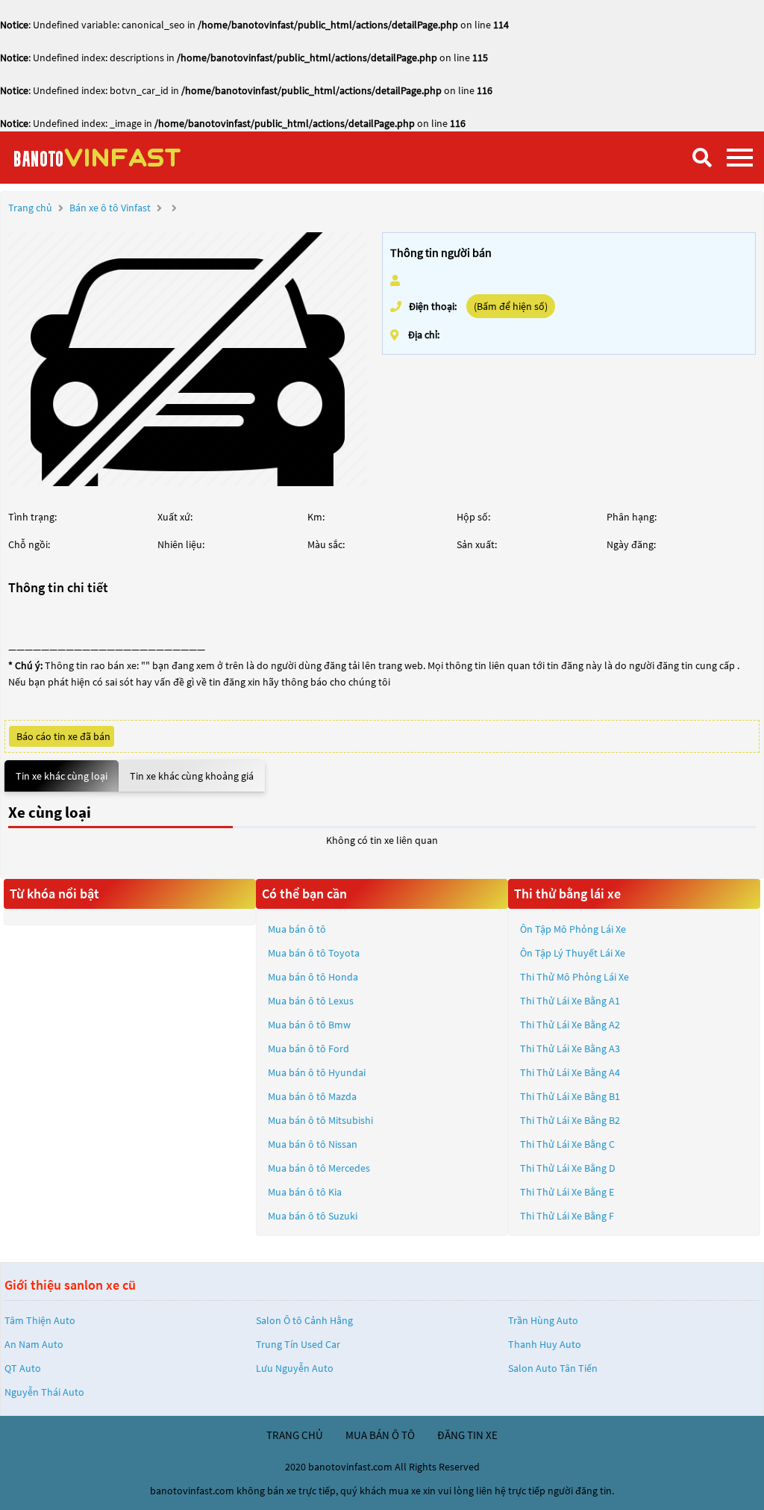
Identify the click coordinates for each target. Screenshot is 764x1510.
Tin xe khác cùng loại (61, 776)
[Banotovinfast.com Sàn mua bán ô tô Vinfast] (123, 157)
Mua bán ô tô (297, 929)
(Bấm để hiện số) (511, 306)
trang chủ (294, 1435)
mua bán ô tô (380, 1435)
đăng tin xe (467, 1435)
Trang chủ (30, 207)
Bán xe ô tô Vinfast (110, 207)
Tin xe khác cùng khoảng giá (192, 776)
